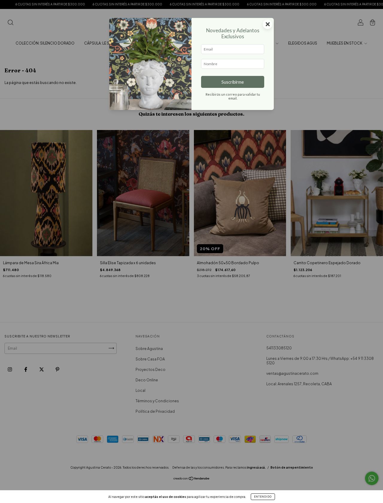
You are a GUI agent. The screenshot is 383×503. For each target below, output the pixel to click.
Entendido (263, 496)
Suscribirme (232, 82)
